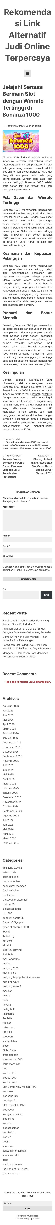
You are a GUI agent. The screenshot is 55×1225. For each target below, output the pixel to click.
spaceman (8, 1146)
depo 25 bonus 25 (13, 917)
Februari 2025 (11, 788)
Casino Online (11, 890)
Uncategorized (11, 1173)
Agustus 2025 (11, 760)
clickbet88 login (12, 908)
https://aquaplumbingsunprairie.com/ (24, 164)
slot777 (7, 1137)
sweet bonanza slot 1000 (38, 448)
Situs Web (8, 556)
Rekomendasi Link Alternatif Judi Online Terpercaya (27, 35)
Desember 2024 (12, 797)
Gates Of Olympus (13, 922)
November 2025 (12, 747)
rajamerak (8, 1013)
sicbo (6, 1045)
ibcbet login (9, 936)
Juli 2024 (8, 820)
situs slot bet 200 (13, 1059)
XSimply (26, 1218)
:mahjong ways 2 (12, 867)
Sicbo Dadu (9, 1050)
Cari (5, 589)
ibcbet (6, 931)
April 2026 (8, 724)
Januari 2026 (10, 737)
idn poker (8, 940)
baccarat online (11, 881)
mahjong (8, 963)
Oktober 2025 (11, 751)
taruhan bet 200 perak (15, 1168)
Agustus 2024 (11, 815)
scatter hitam (10, 1041)
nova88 (7, 1004)
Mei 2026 (8, 719)
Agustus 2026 (11, 706)
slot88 (6, 1141)
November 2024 (12, 801)
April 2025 (8, 779)
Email (6, 546)
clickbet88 (8, 904)
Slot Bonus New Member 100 (19, 1086)
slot (18, 439)
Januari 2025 (10, 792)
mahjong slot (10, 972)
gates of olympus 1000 (16, 927)
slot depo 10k (10, 1095)
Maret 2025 (9, 783)
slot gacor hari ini (12, 1114)
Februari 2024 (11, 842)
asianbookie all (11, 876)
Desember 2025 (12, 742)
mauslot (7, 990)
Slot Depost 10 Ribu (14, 1105)
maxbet (7, 995)
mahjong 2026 (11, 968)
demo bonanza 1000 (25, 442)
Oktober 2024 (11, 806)
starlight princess (12, 1164)
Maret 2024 (9, 838)
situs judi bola (10, 1054)
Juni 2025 (8, 769)
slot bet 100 (9, 1073)
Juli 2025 (8, 765)
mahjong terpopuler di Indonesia (21, 977)
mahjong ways (11, 981)
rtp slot (7, 1022)
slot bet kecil (10, 1082)
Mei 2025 (8, 774)
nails (5, 1000)
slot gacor (8, 1109)
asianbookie (9, 872)
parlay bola (9, 1009)
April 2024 (9, 833)
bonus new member (14, 885)
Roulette (7, 1018)
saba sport (9, 1027)
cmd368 (7, 913)
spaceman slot (11, 1155)
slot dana (8, 1091)
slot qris (7, 1123)
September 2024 (12, 811)
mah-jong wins (11, 958)
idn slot (7, 945)
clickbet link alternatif (15, 899)
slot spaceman (11, 1127)
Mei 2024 (8, 829)
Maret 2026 (9, 728)
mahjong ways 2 (12, 986)
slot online (8, 1118)
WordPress (33, 1216)
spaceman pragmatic (14, 1150)
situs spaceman (11, 1063)
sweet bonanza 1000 (29, 445)
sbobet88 (8, 1036)
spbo (5, 1159)
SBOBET (7, 1032)
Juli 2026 (8, 710)
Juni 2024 (8, 824)
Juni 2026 (8, 715)
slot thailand (9, 1132)
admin (38, 125)
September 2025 (12, 756)
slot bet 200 (9, 1077)
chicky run (8, 895)
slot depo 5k (10, 1100)
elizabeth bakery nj (41, 393)
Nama (6, 535)
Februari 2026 (11, 733)
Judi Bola (8, 954)
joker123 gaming (12, 949)
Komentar (8, 506)
